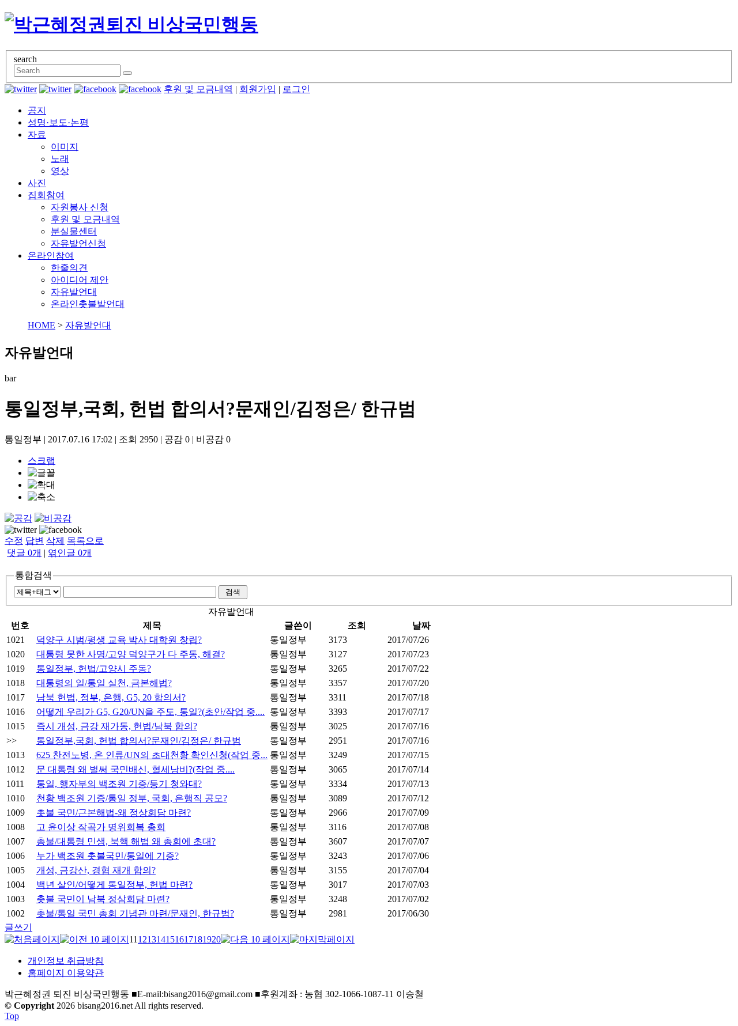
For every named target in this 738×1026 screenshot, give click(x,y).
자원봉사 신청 (79, 207)
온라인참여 (51, 255)
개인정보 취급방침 (66, 961)
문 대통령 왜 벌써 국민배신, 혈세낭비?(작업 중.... (135, 769)
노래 (60, 159)
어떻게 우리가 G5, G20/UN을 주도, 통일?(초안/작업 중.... (150, 712)
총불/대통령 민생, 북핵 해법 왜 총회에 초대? (126, 841)
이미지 (64, 147)
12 (142, 939)
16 (179, 939)
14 (160, 939)
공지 (37, 110)
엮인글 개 (70, 553)
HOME (41, 325)
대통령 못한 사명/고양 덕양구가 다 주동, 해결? (130, 654)
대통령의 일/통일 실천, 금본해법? (104, 683)
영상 (60, 171)
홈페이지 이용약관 (66, 973)
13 (151, 939)
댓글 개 (24, 553)
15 (170, 939)
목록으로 (85, 541)
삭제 (55, 541)
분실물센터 (74, 231)
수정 (14, 541)
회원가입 (257, 89)
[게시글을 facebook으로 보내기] (60, 530)
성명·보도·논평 (58, 122)
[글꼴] (41, 473)
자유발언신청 (78, 243)
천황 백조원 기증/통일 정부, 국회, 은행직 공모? (131, 798)
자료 (37, 134)
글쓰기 (18, 927)
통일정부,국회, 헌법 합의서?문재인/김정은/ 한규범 (138, 740)
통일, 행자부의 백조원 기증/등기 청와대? (119, 784)
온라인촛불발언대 (88, 304)
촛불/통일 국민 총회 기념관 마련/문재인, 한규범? (135, 913)
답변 (34, 541)
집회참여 (46, 195)
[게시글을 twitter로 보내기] (21, 530)
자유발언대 (74, 292)
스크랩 (41, 460)
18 (197, 939)
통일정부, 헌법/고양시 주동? (93, 668)
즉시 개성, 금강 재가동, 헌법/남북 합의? (116, 726)
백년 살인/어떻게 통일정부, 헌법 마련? (114, 884)
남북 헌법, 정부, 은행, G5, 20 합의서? (111, 697)
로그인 (296, 89)
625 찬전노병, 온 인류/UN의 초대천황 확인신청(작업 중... (152, 755)
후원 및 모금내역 (198, 89)
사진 (37, 183)
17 (188, 939)
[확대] (41, 485)
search (25, 59)
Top (12, 1016)
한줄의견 (69, 267)
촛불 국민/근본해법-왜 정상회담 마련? (113, 812)
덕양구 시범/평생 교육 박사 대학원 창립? (119, 640)
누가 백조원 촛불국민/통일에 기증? (107, 856)
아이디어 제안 (79, 280)
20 (216, 939)
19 (207, 939)
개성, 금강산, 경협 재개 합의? (96, 870)
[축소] (41, 497)
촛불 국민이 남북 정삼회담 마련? (103, 899)
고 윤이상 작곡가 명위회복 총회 (100, 827)
